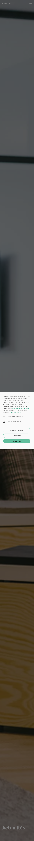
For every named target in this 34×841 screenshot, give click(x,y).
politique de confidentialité (20, 408)
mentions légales (16, 412)
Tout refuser (17, 435)
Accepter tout (16, 441)
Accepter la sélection (16, 430)
